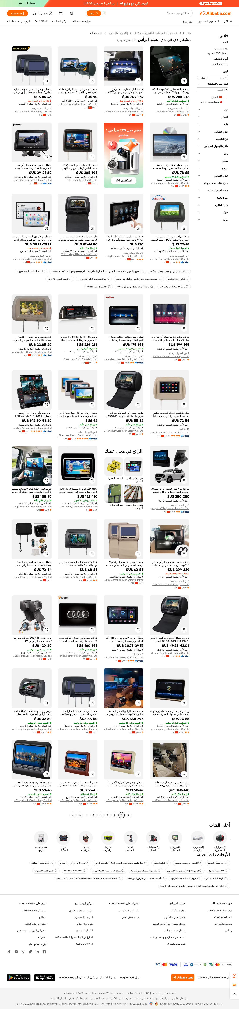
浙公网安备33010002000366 (176, 1003)
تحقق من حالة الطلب (35, 923)
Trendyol (156, 993)
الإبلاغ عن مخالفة (84, 943)
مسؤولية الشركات (223, 923)
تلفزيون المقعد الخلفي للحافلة (144, 871)
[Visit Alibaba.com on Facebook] (44, 952)
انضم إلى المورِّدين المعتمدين (31, 930)
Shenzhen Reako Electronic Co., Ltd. (77, 435)
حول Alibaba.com (222, 903)
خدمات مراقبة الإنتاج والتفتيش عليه (168, 937)
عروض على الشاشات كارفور (183, 878)
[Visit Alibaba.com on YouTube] (16, 952)
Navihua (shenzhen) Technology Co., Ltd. (123, 359)
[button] (105, 13)
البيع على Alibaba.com (35, 910)
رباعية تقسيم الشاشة (40, 863)
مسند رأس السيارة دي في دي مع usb (133, 286)
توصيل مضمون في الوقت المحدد (169, 923)
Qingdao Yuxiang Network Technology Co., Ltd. (123, 430)
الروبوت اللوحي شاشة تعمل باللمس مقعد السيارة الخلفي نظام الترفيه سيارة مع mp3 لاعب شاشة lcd (96, 271)
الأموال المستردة (84, 930)
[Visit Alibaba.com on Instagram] (23, 952)
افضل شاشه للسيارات (44, 871)
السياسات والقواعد (176, 943)
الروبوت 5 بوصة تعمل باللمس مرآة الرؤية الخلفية (137, 279)
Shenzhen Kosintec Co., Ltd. (82, 180)
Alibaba (187, 33)
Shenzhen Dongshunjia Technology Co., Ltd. (169, 182)
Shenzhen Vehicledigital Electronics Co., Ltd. (78, 254)
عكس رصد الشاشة (176, 279)
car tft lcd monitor (73, 871)
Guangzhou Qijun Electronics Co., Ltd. (78, 506)
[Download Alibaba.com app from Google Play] (19, 977)
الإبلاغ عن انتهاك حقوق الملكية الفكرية (74, 937)
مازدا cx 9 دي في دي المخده (72, 863)
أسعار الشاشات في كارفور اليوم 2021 (144, 878)
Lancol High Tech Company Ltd (172, 111)
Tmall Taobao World (102, 993)
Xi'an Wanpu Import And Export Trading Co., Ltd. (32, 351)
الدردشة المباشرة (84, 917)
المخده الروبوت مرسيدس (186, 863)
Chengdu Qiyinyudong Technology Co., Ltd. (123, 256)
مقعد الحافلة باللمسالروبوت (29, 271)
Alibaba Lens (218, 977)
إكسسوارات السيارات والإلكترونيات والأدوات (155, 33)
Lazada (119, 993)
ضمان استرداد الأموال (175, 917)
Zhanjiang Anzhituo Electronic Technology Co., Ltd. (123, 111)
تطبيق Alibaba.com (69, 977)
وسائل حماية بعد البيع (175, 930)
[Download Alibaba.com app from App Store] (44, 977)
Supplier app (127, 977)
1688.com (83, 993)
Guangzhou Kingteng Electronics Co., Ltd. (78, 104)
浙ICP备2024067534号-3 (209, 1003)
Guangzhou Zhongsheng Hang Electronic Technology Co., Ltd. (32, 506)
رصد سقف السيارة (216, 863)
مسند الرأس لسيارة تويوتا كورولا (106, 871)
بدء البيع (42, 917)
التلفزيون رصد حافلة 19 (97, 286)
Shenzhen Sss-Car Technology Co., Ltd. (169, 258)
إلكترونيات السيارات (118, 33)
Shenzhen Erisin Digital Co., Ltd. (80, 359)
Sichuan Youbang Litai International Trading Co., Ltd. (169, 356)
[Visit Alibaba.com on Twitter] (30, 952)
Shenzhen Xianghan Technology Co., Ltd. (32, 180)
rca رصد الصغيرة (216, 871)
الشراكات (41, 937)
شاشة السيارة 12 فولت (58, 279)
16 (80, 815)
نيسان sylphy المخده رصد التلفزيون (183, 871)
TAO (147, 993)
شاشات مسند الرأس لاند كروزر (92, 279)
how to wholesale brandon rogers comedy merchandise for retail (192, 886)
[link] (234, 975)
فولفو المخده (159, 863)
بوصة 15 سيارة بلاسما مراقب (172, 286)
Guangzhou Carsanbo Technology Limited (32, 111)
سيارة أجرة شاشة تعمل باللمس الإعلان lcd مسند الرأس (119, 863)
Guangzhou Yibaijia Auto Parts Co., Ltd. (169, 508)
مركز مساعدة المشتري (81, 910)
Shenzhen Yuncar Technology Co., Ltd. (32, 428)
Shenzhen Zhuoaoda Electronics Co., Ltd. (32, 258)
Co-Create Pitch (223, 917)
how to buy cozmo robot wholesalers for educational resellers (86, 878)
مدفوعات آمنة (178, 910)
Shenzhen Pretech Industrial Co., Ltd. (169, 432)
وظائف (228, 930)
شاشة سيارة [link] (96, 33)
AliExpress (69, 993)
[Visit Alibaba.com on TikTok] (9, 952)
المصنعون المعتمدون (129, 910)
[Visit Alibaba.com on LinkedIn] (37, 952)
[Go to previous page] (128, 815)
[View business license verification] (151, 1004)
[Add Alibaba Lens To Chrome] (182, 977)
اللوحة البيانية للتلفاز (215, 878)
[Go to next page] (72, 815)
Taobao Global (134, 993)
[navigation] (212, 424)
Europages (170, 993)
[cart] (60, 13)
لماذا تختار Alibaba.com (220, 910)
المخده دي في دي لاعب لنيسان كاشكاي (167, 271)
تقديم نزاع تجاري (84, 923)
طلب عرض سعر (130, 917)
